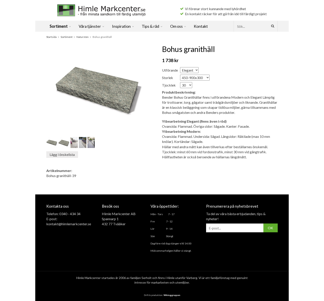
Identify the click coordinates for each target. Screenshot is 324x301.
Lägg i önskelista (62, 154)
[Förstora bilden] (98, 88)
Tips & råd (150, 26)
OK (270, 228)
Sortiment (59, 26)
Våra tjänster (90, 26)
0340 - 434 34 (69, 214)
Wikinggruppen (172, 295)
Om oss (176, 26)
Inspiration (121, 26)
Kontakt (201, 26)
